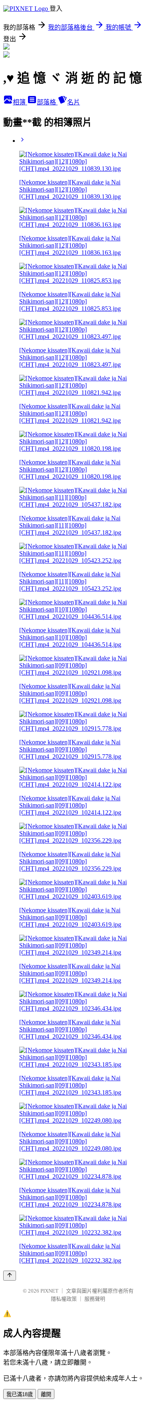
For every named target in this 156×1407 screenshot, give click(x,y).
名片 (73, 102)
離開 (46, 1394)
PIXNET (49, 1291)
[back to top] (9, 1276)
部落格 (47, 102)
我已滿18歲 (19, 1394)
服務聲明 (94, 1299)
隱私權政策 (64, 1299)
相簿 (20, 102)
